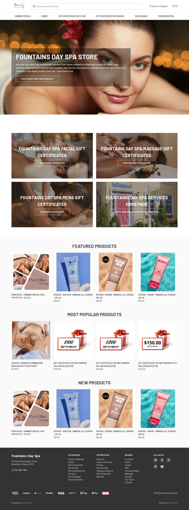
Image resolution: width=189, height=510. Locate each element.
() (176, 6)
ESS (127, 468)
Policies (100, 465)
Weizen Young (172, 503)
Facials (128, 465)
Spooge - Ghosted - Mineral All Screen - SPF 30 (73, 296)
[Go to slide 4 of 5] (97, 121)
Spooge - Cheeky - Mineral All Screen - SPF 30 (157, 296)
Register (164, 6)
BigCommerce (26, 503)
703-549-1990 (20, 470)
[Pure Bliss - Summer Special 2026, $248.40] (31, 272)
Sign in (155, 6)
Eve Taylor (129, 480)
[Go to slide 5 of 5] (100, 121)
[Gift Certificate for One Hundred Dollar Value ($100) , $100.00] (73, 340)
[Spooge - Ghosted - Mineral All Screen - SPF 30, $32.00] (73, 272)
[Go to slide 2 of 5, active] (91, 121)
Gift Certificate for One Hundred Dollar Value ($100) (70, 365)
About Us (101, 459)
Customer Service (104, 462)
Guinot (45, 16)
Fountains (129, 459)
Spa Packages (141, 16)
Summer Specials (23, 16)
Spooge (128, 477)
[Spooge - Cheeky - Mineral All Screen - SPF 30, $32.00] (158, 272)
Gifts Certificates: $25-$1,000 (72, 16)
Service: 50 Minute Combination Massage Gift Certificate (27, 365)
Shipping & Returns (105, 471)
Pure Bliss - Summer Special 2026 (28, 295)
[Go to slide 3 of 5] (186, 70)
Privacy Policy (102, 468)
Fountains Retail (166, 16)
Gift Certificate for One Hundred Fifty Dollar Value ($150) (157, 365)
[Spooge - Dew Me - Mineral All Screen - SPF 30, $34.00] (116, 272)
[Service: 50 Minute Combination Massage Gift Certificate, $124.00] (31, 340)
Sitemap (100, 477)
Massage (129, 474)
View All (128, 482)
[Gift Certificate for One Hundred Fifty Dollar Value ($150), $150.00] (158, 340)
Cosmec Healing (132, 471)
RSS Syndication (104, 474)
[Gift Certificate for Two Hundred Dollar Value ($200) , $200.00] (116, 340)
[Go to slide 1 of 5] (2, 70)
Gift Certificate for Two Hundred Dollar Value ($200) (113, 365)
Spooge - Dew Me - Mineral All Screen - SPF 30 (115, 296)
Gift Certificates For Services (110, 16)
